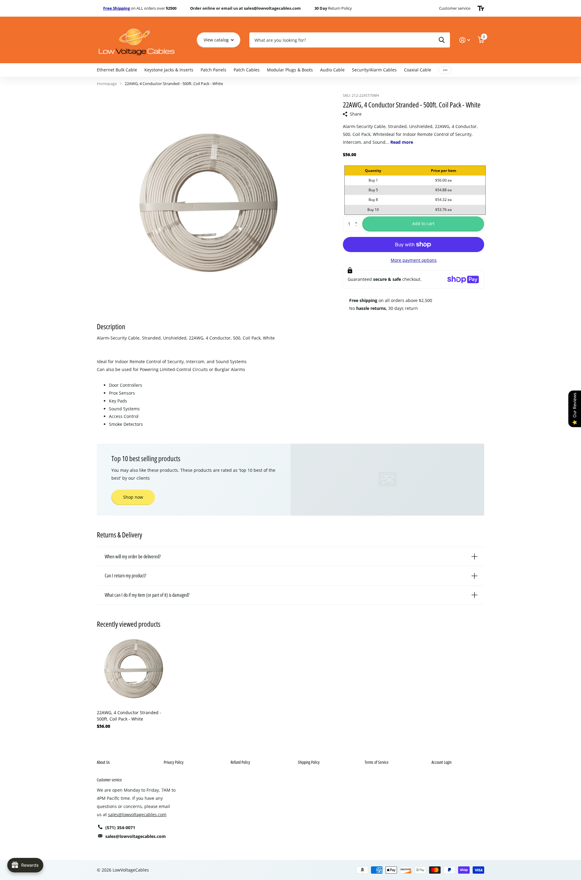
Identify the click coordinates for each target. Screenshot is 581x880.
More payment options (414, 260)
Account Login (441, 762)
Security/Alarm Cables (374, 70)
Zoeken (441, 40)
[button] (357, 218)
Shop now (133, 497)
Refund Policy (240, 762)
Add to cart (423, 223)
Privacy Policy (173, 762)
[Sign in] (464, 40)
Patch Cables (247, 70)
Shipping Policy (309, 762)
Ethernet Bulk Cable (117, 70)
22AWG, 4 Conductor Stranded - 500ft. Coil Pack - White (129, 716)
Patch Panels (213, 70)
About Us (103, 762)
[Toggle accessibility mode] (481, 8)
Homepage (107, 83)
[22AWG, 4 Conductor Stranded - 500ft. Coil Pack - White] (133, 668)
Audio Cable (332, 70)
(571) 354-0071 (120, 827)
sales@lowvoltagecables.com (137, 814)
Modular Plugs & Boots (290, 70)
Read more (401, 142)
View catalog (217, 40)
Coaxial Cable (417, 70)
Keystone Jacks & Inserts (168, 70)
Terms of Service (377, 762)
